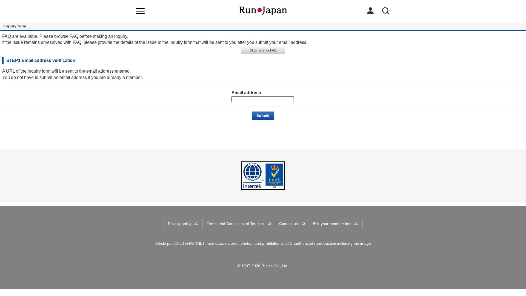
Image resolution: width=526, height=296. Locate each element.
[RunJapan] (263, 11)
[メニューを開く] (140, 11)
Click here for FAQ (263, 50)
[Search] (385, 11)
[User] (370, 11)
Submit (263, 115)
